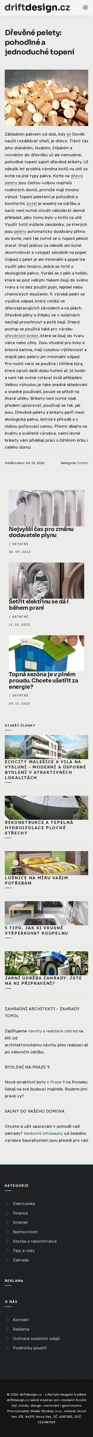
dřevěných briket (21, 335)
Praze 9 (57, 1081)
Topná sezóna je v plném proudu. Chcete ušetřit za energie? (43, 680)
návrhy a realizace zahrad (53, 1030)
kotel (32, 203)
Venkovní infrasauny (43, 1133)
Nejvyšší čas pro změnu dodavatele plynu (41, 532)
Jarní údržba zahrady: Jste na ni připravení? (43, 980)
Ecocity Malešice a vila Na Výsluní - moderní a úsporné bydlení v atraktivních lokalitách (45, 769)
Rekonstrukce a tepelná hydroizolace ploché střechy (39, 827)
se (69, 134)
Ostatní (82, 463)
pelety (20, 231)
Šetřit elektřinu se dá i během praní (39, 604)
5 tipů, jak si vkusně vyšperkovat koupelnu (36, 930)
